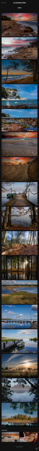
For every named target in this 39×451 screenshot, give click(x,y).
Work (2, 2)
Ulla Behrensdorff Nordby (19, 3)
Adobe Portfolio (21, 446)
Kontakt (5, 2)
